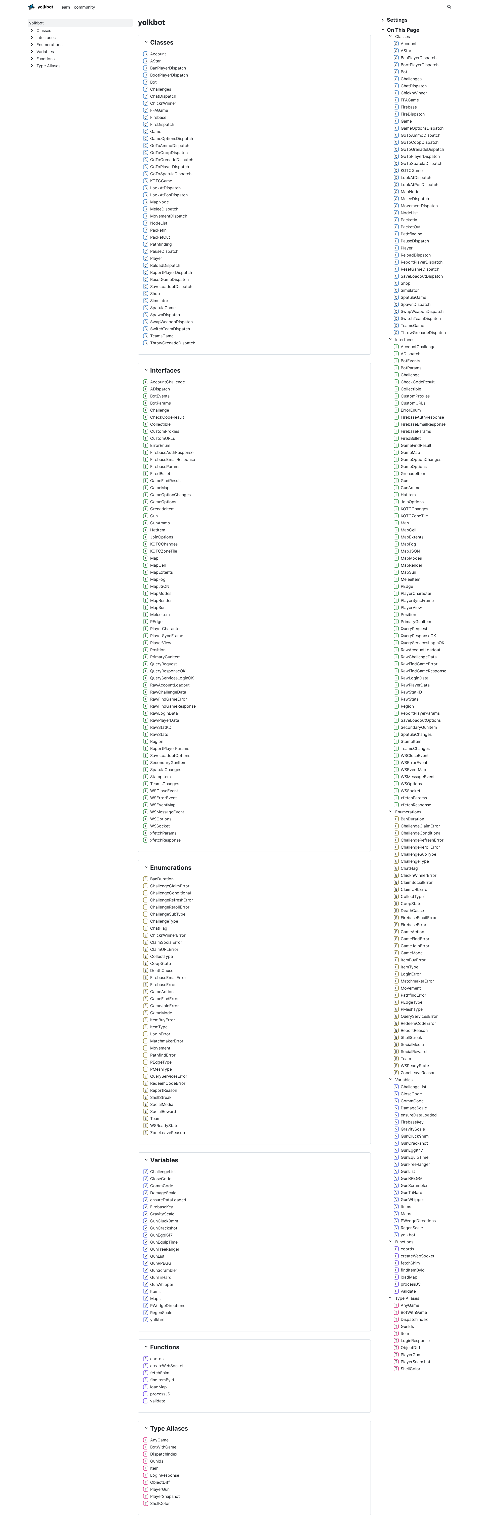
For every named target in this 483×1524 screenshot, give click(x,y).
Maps (155, 1298)
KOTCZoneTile (163, 551)
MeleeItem (160, 614)
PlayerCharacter (165, 628)
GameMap (160, 487)
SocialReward (163, 1111)
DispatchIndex (163, 1454)
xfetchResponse (165, 840)
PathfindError (163, 1055)
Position (158, 649)
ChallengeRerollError (169, 907)
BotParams (160, 403)
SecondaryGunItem (168, 762)
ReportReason (163, 1090)
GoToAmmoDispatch (169, 145)
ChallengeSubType (167, 914)
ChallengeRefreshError (171, 899)
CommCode (161, 1185)
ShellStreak (161, 1097)
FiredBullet (160, 473)
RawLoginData (164, 713)
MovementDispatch (168, 216)
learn (65, 7)
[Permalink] (170, 54)
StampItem (160, 776)
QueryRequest (163, 663)
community (84, 7)
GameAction (162, 991)
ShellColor (160, 1503)
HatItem (157, 529)
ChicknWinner (163, 103)
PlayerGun (160, 1489)
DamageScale (163, 1192)
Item (154, 1468)
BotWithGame (163, 1446)
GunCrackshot (163, 1227)
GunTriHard (161, 1277)
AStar (155, 60)
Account (158, 53)
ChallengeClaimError (169, 885)
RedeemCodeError (167, 1083)
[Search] (449, 7)
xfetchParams (163, 833)
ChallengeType (164, 921)
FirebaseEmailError (168, 977)
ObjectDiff (160, 1482)
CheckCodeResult (167, 417)
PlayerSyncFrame (166, 635)
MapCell (158, 565)
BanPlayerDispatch (168, 67)
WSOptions (160, 818)
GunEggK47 (161, 1235)
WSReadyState (164, 1125)
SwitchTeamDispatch (170, 328)
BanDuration (162, 878)
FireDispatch (162, 124)
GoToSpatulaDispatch (170, 173)
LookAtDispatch (165, 187)
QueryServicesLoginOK (172, 677)
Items (155, 1291)
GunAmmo (160, 522)
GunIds (156, 1461)
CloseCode (160, 1178)
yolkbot (30, 6)
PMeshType (161, 1069)
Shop (155, 293)
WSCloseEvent (164, 790)
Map (154, 558)
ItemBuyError (162, 1019)
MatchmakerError (166, 1040)
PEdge (156, 621)
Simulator (159, 300)
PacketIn (158, 230)
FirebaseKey (161, 1206)
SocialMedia (161, 1104)
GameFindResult (165, 480)
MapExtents (161, 572)
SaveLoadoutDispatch (171, 286)
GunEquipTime (164, 1242)
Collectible (160, 424)
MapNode (159, 201)
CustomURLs (162, 438)
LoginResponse (164, 1475)
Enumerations (408, 811)
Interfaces (404, 339)
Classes (402, 36)
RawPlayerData (164, 720)
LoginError (160, 1033)
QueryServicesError (168, 1076)
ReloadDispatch (165, 265)
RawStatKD (161, 727)
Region (156, 741)
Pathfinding (161, 244)
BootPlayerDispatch (169, 75)
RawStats (159, 734)
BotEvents (160, 395)
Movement (160, 1047)
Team (155, 1118)
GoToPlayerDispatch (169, 166)
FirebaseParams (165, 466)
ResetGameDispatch (169, 279)
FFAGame (159, 110)
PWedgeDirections (167, 1305)
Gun (154, 515)
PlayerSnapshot (165, 1496)
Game (155, 131)
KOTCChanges (164, 544)
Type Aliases (407, 1298)
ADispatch (160, 388)
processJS (160, 1393)
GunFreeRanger (164, 1249)
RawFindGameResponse (173, 706)
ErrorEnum (160, 445)
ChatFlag (158, 928)
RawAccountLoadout (170, 684)
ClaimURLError (164, 949)
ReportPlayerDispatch (171, 272)
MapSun (158, 607)
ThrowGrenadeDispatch (172, 342)
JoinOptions (161, 536)
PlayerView (160, 642)
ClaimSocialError (166, 942)
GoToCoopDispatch (169, 152)
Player (156, 258)
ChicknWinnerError (168, 935)
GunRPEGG (160, 1263)
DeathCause (161, 970)
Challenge (159, 410)
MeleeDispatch (164, 208)
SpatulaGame (163, 307)
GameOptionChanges (170, 494)
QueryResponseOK (167, 670)
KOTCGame (161, 180)
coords (157, 1358)
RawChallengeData (168, 692)
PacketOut (160, 237)
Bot (153, 82)
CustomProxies (164, 431)
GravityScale (162, 1213)
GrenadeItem (162, 508)
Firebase (158, 117)
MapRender (161, 600)
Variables (404, 1079)
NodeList (158, 223)
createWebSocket (167, 1365)
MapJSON (159, 586)
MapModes (160, 593)
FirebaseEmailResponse (172, 459)
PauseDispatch (164, 251)
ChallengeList (163, 1171)
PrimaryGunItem (165, 656)
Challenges (160, 89)
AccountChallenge (167, 381)
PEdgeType (161, 1062)
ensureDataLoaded (168, 1199)
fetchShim (159, 1372)
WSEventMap (163, 804)
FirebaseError (163, 984)
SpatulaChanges (165, 769)
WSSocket (160, 825)
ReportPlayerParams (169, 748)
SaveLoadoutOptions (170, 755)
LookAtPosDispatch (169, 194)
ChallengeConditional (170, 892)
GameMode (161, 1012)
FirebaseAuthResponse (171, 452)
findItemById (162, 1379)
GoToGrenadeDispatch (171, 159)
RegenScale (161, 1312)
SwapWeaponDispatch (171, 321)
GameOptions (163, 501)
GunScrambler (163, 1270)
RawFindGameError (168, 699)
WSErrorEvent (163, 797)
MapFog (158, 579)
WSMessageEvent (167, 811)
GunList (157, 1256)
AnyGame (159, 1439)
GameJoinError (164, 1005)
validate (157, 1400)
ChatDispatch (163, 96)
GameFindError (164, 998)
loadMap (158, 1386)
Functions (404, 1241)
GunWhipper (161, 1284)
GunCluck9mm (164, 1220)
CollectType (161, 956)
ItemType (159, 1026)
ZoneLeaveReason (167, 1132)
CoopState (160, 963)
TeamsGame (162, 335)
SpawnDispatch (165, 314)
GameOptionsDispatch (171, 138)
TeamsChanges (164, 783)
